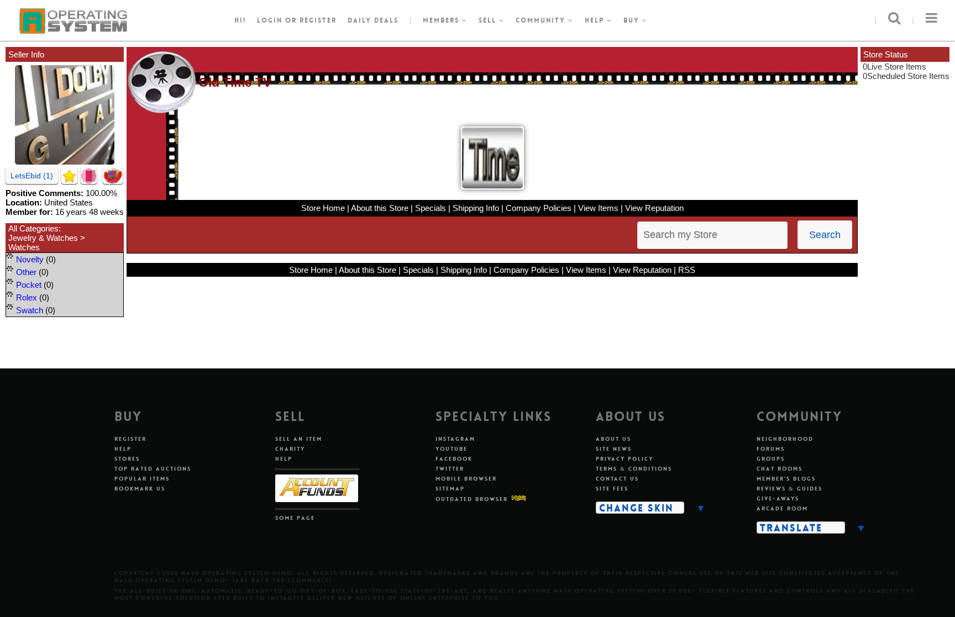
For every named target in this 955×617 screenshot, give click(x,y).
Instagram (455, 438)
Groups (771, 458)
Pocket (28, 284)
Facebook (454, 458)
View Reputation (654, 208)
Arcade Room (782, 508)
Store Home (323, 208)
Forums (771, 448)
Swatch (29, 310)
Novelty (30, 259)
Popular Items (142, 478)
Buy (632, 20)
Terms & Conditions (634, 468)
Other (26, 272)
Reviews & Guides (789, 488)
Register (130, 438)
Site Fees (612, 488)
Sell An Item (298, 438)
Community (542, 20)
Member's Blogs (786, 478)
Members (442, 20)
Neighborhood (785, 438)
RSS (686, 270)
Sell (489, 20)
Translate (791, 527)
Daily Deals (373, 20)
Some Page (295, 517)
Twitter (449, 468)
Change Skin (636, 508)
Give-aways (778, 498)
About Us (613, 438)
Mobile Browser (466, 478)
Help (596, 20)
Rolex (26, 297)
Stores (127, 458)
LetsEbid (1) (32, 175)
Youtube (451, 448)
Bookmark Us (139, 488)
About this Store (379, 208)
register (318, 20)
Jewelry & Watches (43, 237)
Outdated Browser (471, 499)
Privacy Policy (624, 458)
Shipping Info (476, 208)
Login (269, 20)
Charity (290, 448)
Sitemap (450, 488)
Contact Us (617, 478)
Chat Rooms (779, 468)
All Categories (33, 228)
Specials (430, 208)
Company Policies (538, 208)
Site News (614, 448)
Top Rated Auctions (152, 468)
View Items (598, 208)
